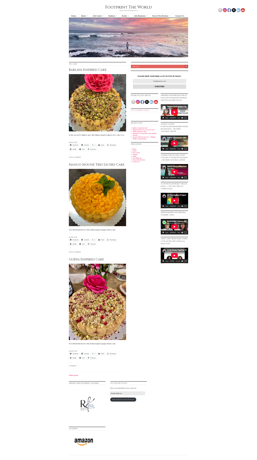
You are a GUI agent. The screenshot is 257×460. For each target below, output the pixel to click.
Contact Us (179, 16)
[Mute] (182, 118)
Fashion (111, 16)
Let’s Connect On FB (140, 110)
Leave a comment (75, 157)
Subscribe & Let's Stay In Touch (123, 399)
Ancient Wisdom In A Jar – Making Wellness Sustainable (144, 138)
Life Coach (97, 16)
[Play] (163, 118)
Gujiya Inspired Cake (86, 259)
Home (73, 16)
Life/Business (139, 16)
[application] (174, 112)
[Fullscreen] (186, 118)
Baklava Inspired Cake (88, 70)
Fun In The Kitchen (160, 16)
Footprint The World (128, 7)
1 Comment (72, 366)
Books (124, 16)
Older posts (73, 375)
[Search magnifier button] (186, 66)
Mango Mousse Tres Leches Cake (96, 164)
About (83, 16)
